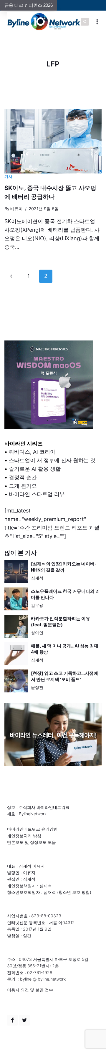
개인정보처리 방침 (24, 835)
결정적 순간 (23, 477)
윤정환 (37, 687)
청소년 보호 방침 (74, 892)
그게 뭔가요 (23, 486)
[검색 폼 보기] (85, 22)
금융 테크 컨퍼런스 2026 (28, 5)
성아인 (37, 632)
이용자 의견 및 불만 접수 (30, 989)
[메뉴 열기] (97, 21)
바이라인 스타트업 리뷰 (37, 494)
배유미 (16, 208)
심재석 (37, 577)
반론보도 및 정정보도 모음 (31, 842)
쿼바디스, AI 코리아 (32, 452)
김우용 (37, 605)
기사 (8, 176)
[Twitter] (24, 1020)
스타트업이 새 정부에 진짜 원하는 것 (52, 460)
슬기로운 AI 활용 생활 (35, 469)
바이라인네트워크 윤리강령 (32, 828)
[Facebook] (12, 1020)
